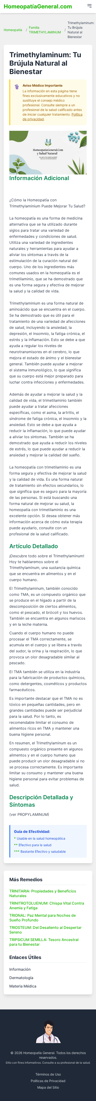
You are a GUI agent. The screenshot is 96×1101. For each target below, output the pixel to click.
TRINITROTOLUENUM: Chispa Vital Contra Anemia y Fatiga (46, 905)
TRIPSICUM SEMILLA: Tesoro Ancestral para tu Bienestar (44, 942)
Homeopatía (13, 30)
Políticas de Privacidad (48, 1081)
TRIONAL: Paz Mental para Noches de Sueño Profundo (42, 917)
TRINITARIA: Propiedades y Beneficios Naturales (42, 893)
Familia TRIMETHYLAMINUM (45, 29)
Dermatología (21, 977)
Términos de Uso (48, 1074)
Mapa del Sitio (48, 1087)
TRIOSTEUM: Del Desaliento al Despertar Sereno (45, 929)
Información (20, 969)
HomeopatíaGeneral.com (38, 6)
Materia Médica (22, 986)
